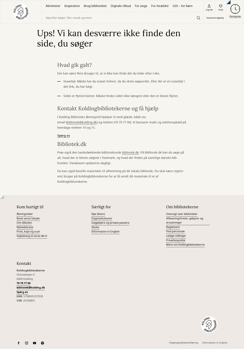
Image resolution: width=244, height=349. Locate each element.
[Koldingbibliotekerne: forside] (20, 12)
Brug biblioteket (95, 6)
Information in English (105, 232)
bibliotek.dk (130, 152)
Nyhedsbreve (25, 227)
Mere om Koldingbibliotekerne (185, 245)
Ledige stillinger (176, 236)
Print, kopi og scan (28, 232)
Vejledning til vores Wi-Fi (32, 236)
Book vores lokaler (28, 219)
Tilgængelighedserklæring (183, 343)
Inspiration (72, 6)
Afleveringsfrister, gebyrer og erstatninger (184, 221)
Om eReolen (24, 223)
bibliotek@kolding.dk (82, 122)
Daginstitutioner (101, 219)
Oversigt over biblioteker (182, 214)
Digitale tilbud (121, 6)
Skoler (95, 227)
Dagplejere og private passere (110, 223)
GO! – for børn (183, 6)
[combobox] (122, 18)
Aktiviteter (53, 6)
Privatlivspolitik (175, 240)
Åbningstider (25, 214)
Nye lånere (98, 214)
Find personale (175, 231)
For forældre (160, 6)
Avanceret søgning (215, 17)
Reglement (173, 227)
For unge (141, 6)
